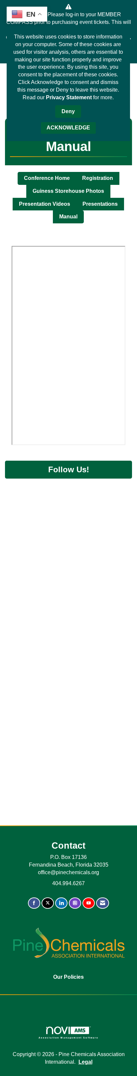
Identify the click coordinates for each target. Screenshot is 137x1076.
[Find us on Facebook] (34, 903)
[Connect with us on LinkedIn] (61, 903)
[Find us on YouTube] (88, 903)
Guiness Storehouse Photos (68, 191)
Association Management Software (69, 1037)
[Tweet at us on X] (48, 903)
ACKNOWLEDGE (68, 127)
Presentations (100, 204)
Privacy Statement (69, 97)
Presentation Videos (44, 204)
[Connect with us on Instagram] (75, 903)
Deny (68, 111)
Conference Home (47, 178)
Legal (85, 1062)
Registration (97, 178)
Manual (68, 216)
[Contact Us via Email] (102, 903)
